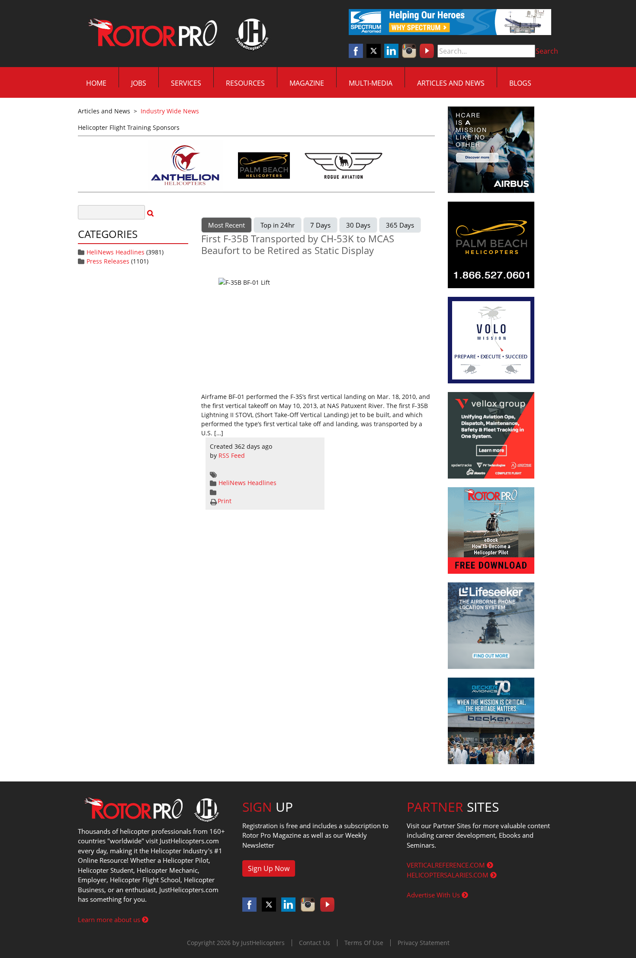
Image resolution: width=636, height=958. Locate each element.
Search (547, 51)
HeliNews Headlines (116, 252)
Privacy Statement (424, 943)
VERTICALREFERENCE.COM (447, 865)
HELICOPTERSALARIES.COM (448, 875)
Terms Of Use (363, 943)
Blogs (520, 83)
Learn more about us (110, 919)
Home (96, 83)
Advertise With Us (434, 894)
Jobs (138, 83)
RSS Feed (231, 455)
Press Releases (108, 261)
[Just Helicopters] (176, 34)
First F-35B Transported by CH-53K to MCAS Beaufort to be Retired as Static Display (297, 244)
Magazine (306, 83)
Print (224, 501)
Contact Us (314, 943)
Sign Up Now (268, 868)
